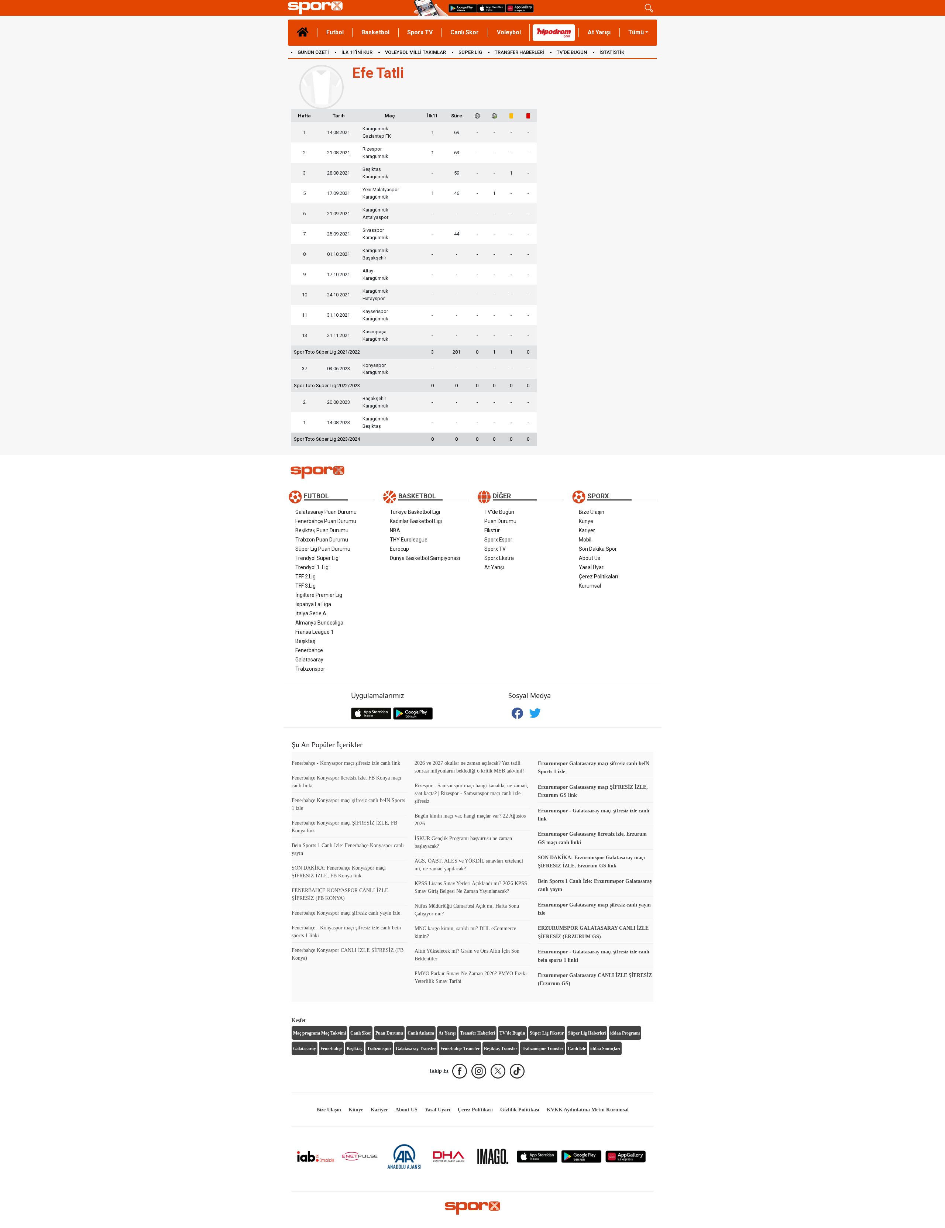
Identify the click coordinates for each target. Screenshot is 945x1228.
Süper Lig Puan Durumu (322, 549)
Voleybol (509, 32)
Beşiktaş (305, 641)
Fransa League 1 (314, 632)
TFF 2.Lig (305, 576)
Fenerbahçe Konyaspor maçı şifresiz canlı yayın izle (346, 913)
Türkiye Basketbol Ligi (415, 512)
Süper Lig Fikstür (547, 1033)
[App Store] (537, 1156)
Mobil (585, 540)
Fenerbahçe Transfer (460, 1048)
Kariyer (587, 530)
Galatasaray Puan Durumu (326, 512)
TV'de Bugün (499, 512)
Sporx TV (420, 32)
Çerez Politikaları (598, 576)
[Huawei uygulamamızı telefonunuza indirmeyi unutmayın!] (520, 8)
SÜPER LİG (470, 52)
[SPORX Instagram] (479, 1071)
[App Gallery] (625, 1156)
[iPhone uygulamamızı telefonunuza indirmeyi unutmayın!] (491, 8)
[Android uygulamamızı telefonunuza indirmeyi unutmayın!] (463, 8)
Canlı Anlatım (421, 1033)
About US (406, 1109)
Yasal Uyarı (592, 567)
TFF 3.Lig (305, 586)
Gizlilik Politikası (519, 1109)
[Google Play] (581, 1156)
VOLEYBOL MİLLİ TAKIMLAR (415, 52)
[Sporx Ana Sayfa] (349, 7)
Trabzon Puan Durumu (321, 540)
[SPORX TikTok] (517, 1071)
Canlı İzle (577, 1048)
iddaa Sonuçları (605, 1048)
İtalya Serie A (310, 613)
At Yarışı (599, 32)
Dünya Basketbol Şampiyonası (425, 558)
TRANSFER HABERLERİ (519, 52)
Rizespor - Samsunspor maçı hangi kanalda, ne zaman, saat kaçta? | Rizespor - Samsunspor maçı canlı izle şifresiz (471, 793)
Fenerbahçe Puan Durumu (325, 521)
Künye (586, 521)
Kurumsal (590, 586)
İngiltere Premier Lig (318, 595)
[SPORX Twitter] (498, 1071)
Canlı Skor (464, 32)
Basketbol (375, 32)
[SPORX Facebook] (459, 1071)
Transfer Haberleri (477, 1033)
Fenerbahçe (309, 650)
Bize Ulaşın (591, 512)
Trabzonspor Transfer (542, 1048)
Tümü (636, 32)
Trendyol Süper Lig (317, 558)
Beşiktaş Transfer (500, 1048)
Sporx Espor (498, 540)
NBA (395, 530)
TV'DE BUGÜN (572, 52)
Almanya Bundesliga (319, 623)
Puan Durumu (500, 521)
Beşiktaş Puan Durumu (321, 530)
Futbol (335, 32)
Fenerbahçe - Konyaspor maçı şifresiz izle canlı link (346, 763)
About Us (589, 558)
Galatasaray (309, 660)
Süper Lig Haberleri (587, 1033)
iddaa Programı (625, 1033)
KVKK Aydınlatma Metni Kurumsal (588, 1109)
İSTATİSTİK (611, 52)
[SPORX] (472, 1208)
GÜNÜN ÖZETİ (313, 52)
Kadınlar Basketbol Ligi (416, 521)
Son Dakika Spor (598, 549)
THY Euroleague (408, 540)
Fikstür (492, 530)
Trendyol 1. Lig (312, 567)
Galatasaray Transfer (416, 1048)
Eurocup (399, 549)
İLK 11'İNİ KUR (356, 52)
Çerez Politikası (475, 1109)
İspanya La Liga (313, 604)
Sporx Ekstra (499, 558)
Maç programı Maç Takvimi (319, 1033)
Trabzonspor (310, 669)
